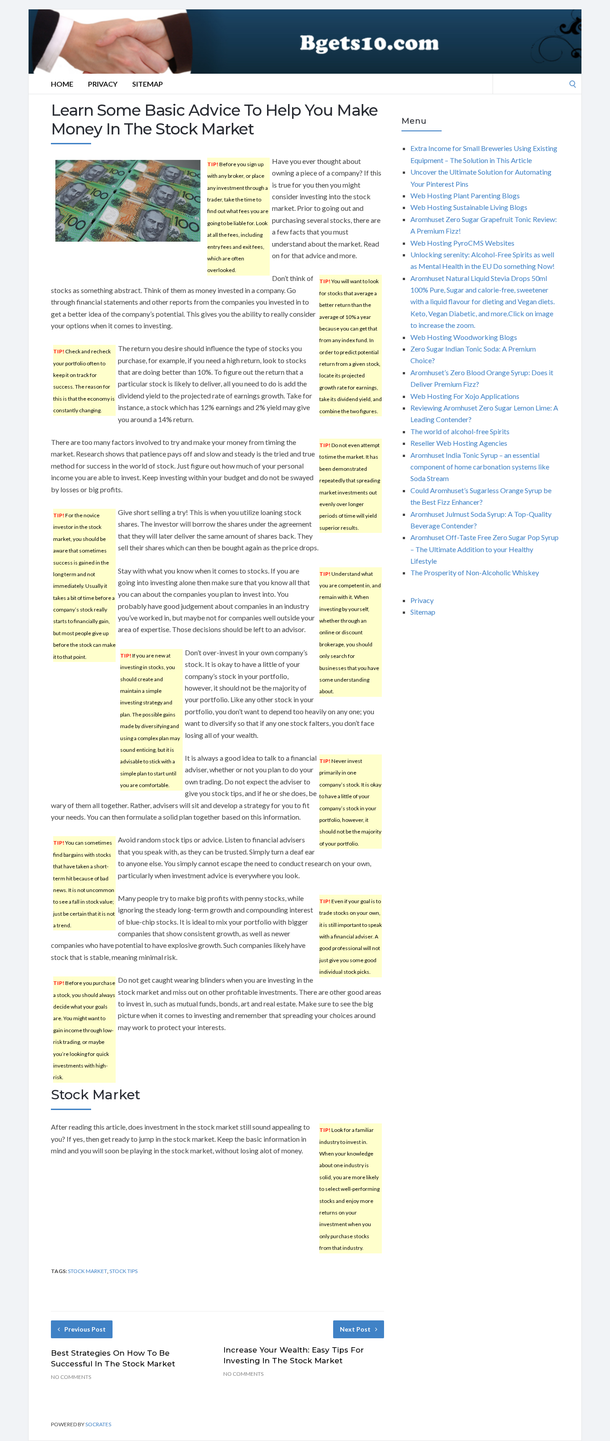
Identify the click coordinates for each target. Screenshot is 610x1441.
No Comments (71, 1377)
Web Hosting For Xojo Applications (464, 396)
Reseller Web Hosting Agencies (458, 443)
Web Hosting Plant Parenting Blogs (465, 195)
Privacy (102, 84)
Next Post (355, 1329)
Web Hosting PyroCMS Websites (462, 243)
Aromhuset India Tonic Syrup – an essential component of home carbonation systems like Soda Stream (479, 467)
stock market (87, 1271)
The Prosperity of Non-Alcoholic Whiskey (474, 572)
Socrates (98, 1424)
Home (62, 84)
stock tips (123, 1271)
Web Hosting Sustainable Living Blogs (468, 207)
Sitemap (147, 84)
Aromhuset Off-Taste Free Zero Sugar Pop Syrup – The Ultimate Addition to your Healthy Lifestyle (484, 549)
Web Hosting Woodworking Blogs (463, 337)
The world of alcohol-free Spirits (460, 431)
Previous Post (85, 1329)
